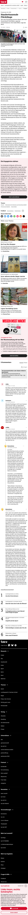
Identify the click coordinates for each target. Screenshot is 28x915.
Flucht (20, 8)
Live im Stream (4, 820)
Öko (2, 658)
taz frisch (3, 796)
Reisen (2, 858)
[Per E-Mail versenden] (2, 216)
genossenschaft (5, 743)
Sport (2, 668)
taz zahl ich (3, 746)
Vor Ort (3, 817)
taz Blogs (3, 837)
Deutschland (13, 8)
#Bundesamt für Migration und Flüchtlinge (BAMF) (16, 204)
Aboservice (4, 881)
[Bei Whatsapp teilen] (14, 216)
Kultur (2, 665)
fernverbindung (5, 769)
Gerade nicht (20, 885)
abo (2, 739)
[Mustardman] (5, 446)
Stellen (2, 726)
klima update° (4, 773)
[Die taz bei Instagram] (15, 645)
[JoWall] (2, 427)
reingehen (3, 783)
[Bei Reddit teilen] (21, 216)
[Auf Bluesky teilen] (8, 216)
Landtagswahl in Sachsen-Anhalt (9, 692)
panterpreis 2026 (5, 756)
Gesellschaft (4, 662)
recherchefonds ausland (7, 749)
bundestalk (3, 766)
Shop (2, 865)
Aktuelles (3, 716)
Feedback (3, 878)
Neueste (21, 362)
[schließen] (25, 885)
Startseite (3, 8)
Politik (8, 8)
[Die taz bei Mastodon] (9, 645)
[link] (2, 5)
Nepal (2, 695)
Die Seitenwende (5, 722)
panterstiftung (4, 753)
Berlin (2, 672)
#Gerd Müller (14, 206)
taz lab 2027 (4, 827)
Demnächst (4, 813)
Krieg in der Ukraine (6, 699)
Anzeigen (3, 868)
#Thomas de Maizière (5, 206)
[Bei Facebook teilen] (11, 216)
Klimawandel (4, 705)
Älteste (25, 362)
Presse (2, 729)
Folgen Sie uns (4, 645)
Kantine (3, 861)
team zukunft (4, 793)
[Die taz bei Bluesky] (12, 645)
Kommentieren (10, 210)
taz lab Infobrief (5, 803)
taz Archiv (3, 847)
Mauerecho (4, 776)
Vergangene (4, 823)
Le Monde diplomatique (7, 844)
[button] (26, 2)
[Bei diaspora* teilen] (17, 216)
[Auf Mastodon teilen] (5, 216)
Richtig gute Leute (5, 702)
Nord (2, 675)
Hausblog (3, 719)
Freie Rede (3, 780)
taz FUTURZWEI (5, 841)
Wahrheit (3, 678)
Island (2, 689)
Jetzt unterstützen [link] (14, 197)
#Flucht (2, 204)
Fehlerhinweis (18, 210)
